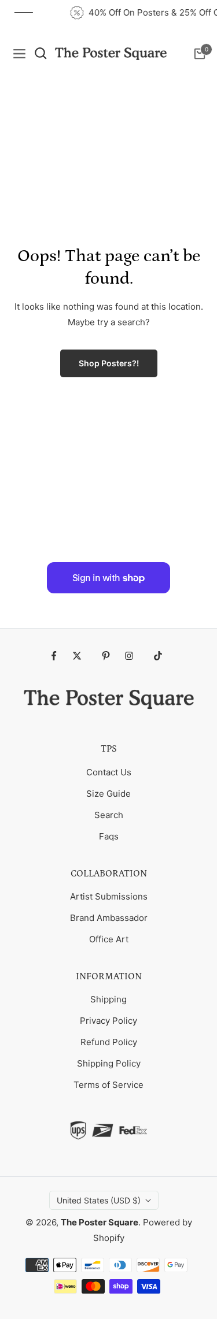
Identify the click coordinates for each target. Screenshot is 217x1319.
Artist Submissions (109, 896)
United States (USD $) (99, 1200)
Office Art (108, 939)
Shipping (108, 999)
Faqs (109, 836)
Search (108, 814)
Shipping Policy (109, 1063)
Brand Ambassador (109, 917)
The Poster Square (99, 1222)
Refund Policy (108, 1041)
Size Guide (108, 793)
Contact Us (108, 772)
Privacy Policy (108, 1020)
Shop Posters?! (109, 363)
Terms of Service (108, 1084)
